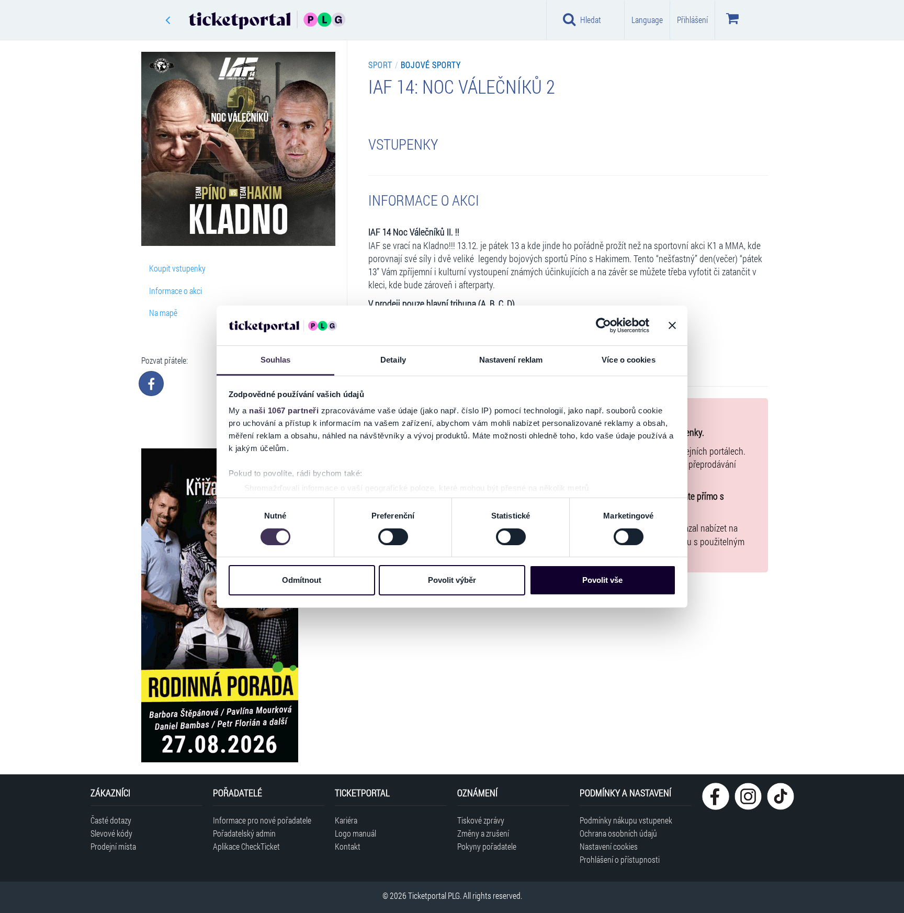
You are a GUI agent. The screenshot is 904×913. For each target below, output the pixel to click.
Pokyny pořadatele (486, 846)
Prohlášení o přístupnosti (620, 859)
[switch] (393, 536)
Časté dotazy (111, 820)
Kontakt (347, 846)
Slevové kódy (111, 833)
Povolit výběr (452, 580)
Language (647, 19)
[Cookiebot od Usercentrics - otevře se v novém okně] (603, 325)
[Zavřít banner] (672, 325)
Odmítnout (301, 580)
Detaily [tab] (393, 359)
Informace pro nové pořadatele (262, 820)
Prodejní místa (113, 846)
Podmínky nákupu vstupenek (626, 820)
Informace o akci (175, 290)
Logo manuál (355, 833)
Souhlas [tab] (276, 359)
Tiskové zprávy (480, 820)
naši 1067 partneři (284, 410)
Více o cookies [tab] (628, 359)
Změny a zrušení (483, 833)
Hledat (590, 19)
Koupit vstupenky (177, 268)
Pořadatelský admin (244, 833)
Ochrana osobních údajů (618, 833)
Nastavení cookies (609, 846)
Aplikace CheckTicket (246, 846)
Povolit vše (602, 580)
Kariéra (346, 820)
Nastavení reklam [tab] (511, 359)
